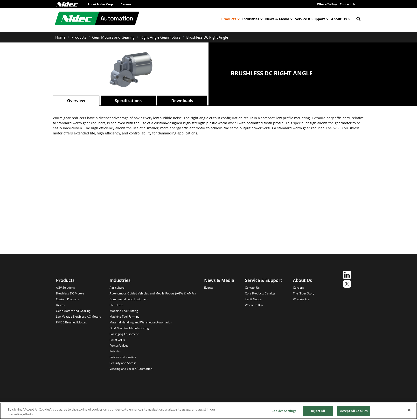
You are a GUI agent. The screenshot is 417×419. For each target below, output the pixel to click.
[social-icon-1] (347, 275)
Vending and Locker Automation (131, 369)
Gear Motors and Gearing (113, 37)
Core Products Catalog (260, 293)
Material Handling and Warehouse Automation (141, 322)
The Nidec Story (303, 293)
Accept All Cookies (354, 411)
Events (208, 288)
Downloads (182, 100)
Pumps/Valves (119, 345)
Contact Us (347, 4)
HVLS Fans (117, 305)
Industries (250, 19)
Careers (126, 4)
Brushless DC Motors (70, 293)
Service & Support (310, 19)
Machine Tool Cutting (124, 311)
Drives (60, 305)
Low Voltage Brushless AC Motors (78, 316)
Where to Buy (254, 305)
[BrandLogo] (97, 19)
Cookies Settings (283, 411)
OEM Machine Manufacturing (129, 328)
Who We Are (301, 299)
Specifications (128, 100)
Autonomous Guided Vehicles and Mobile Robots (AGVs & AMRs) (153, 293)
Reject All (318, 411)
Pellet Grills (117, 340)
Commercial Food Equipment (129, 299)
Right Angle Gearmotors (160, 37)
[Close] (409, 410)
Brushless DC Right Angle (207, 37)
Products (228, 19)
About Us (339, 19)
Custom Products (67, 299)
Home (60, 37)
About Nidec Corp (100, 4)
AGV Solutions (65, 288)
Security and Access (123, 363)
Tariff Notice (253, 299)
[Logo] (67, 4)
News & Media (277, 19)
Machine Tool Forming (124, 316)
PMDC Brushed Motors (71, 322)
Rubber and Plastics (123, 357)
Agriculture (117, 288)
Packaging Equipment (124, 334)
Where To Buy (327, 4)
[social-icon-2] (347, 284)
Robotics (115, 351)
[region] (208, 410)
